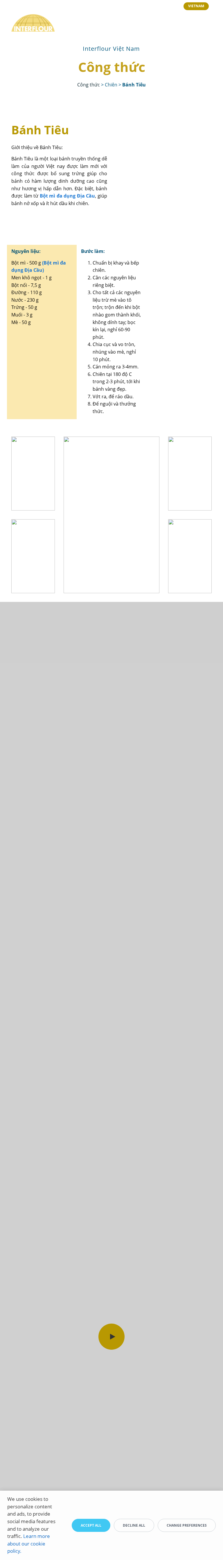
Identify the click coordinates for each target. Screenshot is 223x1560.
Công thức (88, 85)
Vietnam (196, 5)
